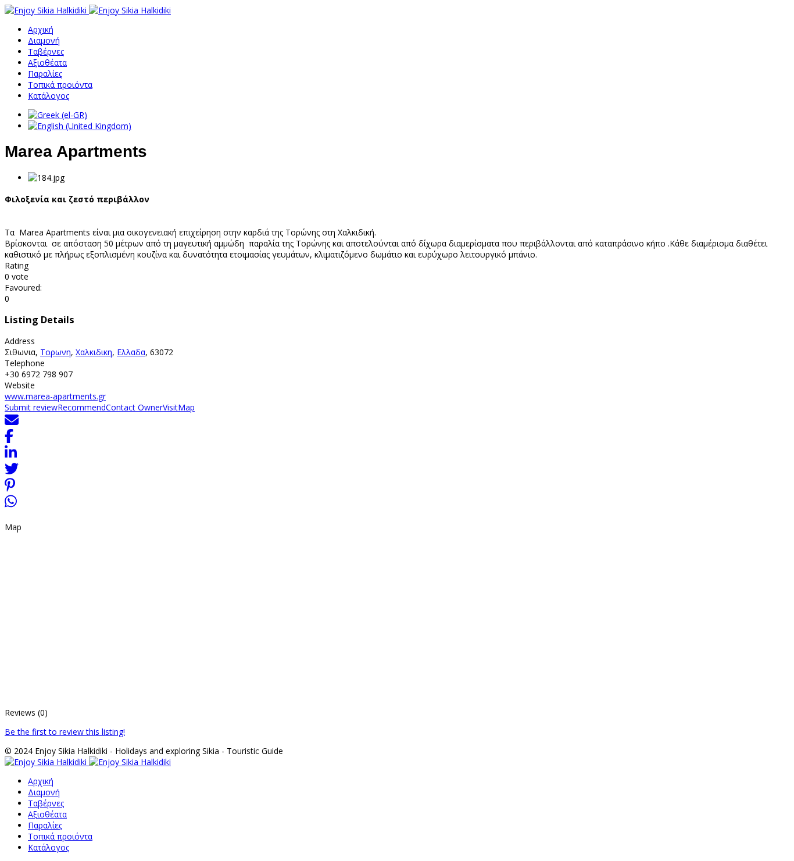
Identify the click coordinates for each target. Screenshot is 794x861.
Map (186, 407)
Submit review (31, 407)
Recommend (82, 407)
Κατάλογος (48, 95)
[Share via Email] (12, 423)
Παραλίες (45, 73)
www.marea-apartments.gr (55, 396)
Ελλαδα (131, 352)
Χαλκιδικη (94, 352)
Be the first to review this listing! (65, 731)
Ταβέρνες (46, 51)
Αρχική (40, 29)
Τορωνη (55, 352)
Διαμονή (44, 40)
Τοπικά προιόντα (60, 84)
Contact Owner (134, 407)
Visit (170, 407)
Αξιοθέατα (47, 62)
